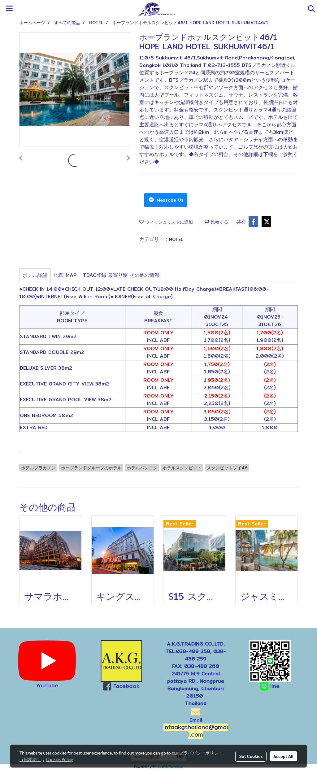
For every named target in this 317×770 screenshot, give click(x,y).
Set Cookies (251, 756)
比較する (218, 222)
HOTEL (176, 239)
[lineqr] (270, 660)
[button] (309, 8)
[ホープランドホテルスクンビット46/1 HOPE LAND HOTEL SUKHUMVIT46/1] (75, 90)
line (275, 685)
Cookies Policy (59, 759)
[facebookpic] (121, 661)
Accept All (283, 756)
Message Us (169, 200)
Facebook (126, 685)
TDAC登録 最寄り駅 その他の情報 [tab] (121, 275)
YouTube (47, 685)
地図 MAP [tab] (65, 275)
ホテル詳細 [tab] (35, 275)
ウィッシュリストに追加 (168, 222)
